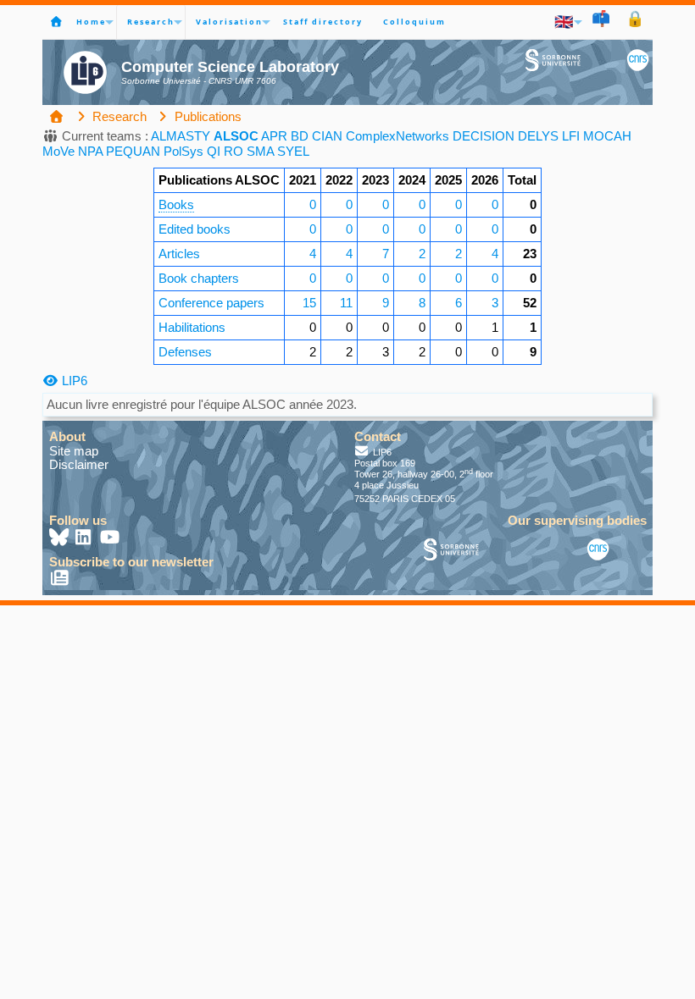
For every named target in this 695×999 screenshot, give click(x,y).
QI (213, 151)
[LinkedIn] (85, 539)
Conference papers (211, 302)
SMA (260, 151)
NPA (90, 151)
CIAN (327, 136)
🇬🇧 (564, 21)
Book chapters (198, 278)
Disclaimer (78, 464)
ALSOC (236, 136)
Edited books (194, 229)
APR (274, 136)
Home (91, 21)
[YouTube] (110, 539)
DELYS (538, 136)
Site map (73, 451)
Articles (179, 253)
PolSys (183, 151)
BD (300, 136)
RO (233, 151)
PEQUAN (133, 151)
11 (346, 302)
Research (151, 21)
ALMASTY (180, 136)
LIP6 (72, 380)
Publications (206, 116)
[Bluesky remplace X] (60, 539)
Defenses (185, 352)
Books (176, 204)
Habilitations (191, 327)
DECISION (483, 136)
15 (309, 302)
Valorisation (229, 21)
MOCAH (607, 136)
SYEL (293, 151)
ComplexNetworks (397, 136)
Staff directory (323, 21)
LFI (571, 136)
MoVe (58, 151)
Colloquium (414, 21)
